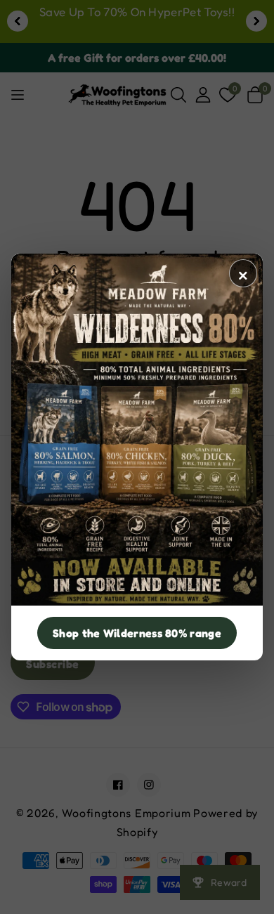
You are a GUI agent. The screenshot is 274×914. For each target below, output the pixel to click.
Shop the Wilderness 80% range (137, 633)
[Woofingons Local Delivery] (137, 430)
